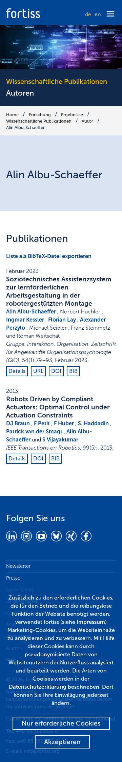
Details (16, 371)
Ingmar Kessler (25, 319)
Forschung (40, 114)
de (88, 14)
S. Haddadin (93, 423)
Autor (87, 121)
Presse (13, 578)
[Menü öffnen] (110, 14)
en (98, 14)
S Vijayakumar (60, 439)
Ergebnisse (72, 114)
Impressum (91, 622)
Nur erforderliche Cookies (61, 723)
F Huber (64, 423)
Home (12, 114)
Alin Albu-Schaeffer (25, 127)
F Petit (42, 423)
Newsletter (18, 566)
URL (38, 371)
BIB (73, 371)
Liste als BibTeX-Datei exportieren (49, 256)
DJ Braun (18, 423)
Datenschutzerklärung (37, 687)
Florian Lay (62, 319)
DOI (56, 371)
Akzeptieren (62, 742)
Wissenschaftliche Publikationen (39, 121)
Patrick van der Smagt (34, 431)
